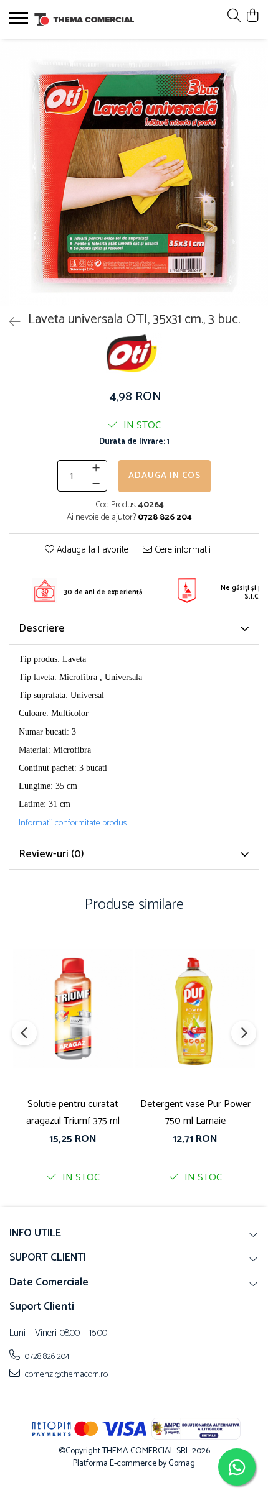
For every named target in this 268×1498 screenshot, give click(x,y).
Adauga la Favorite (91, 550)
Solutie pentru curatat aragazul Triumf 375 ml (73, 1112)
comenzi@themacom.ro (65, 1374)
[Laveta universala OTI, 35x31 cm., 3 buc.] (134, 172)
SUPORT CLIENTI (47, 1257)
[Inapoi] (9, 323)
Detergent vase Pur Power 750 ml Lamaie (195, 1112)
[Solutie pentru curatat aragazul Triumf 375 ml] (73, 1009)
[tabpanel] (134, 172)
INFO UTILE (35, 1233)
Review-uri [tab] (51, 854)
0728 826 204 (46, 1356)
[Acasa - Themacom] (84, 19)
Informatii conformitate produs (73, 823)
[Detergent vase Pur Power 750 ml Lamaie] (195, 1009)
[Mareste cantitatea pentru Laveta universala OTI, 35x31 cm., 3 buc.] (96, 468)
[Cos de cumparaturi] (252, 16)
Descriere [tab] (42, 628)
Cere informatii (181, 550)
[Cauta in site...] (234, 16)
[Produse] (20, 21)
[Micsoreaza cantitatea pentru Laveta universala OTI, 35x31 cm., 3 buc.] (96, 484)
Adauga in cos (164, 476)
